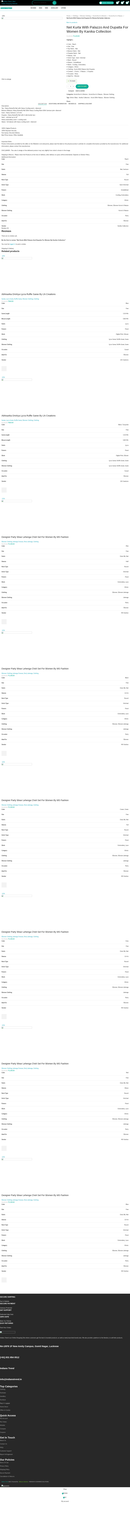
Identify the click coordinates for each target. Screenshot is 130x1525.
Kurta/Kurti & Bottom (100, 16)
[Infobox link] (63, 1299)
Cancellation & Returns (7, 1476)
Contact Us (3, 1444)
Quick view (4, 373)
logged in (12, 244)
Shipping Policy (4, 1469)
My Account (4, 1418)
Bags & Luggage (5, 1403)
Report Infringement (6, 1454)
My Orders (3, 1422)
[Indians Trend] (2, 1363)
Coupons (3, 1432)
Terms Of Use (4, 1462)
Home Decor (4, 1407)
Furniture (3, 1400)
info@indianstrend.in (11, 1379)
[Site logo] (10, 2)
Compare (3, 1429)
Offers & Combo (5, 1410)
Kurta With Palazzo (97, 97)
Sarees (4, 299)
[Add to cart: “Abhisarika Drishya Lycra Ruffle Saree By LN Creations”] (4, 368)
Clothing (75, 16)
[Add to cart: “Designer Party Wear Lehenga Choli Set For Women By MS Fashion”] (4, 621)
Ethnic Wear (74, 97)
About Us (3, 1440)
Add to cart (82, 86)
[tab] (42, 104)
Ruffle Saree (18, 299)
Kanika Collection (84, 97)
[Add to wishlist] (4, 363)
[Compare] (4, 290)
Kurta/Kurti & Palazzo (115, 16)
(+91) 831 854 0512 (9, 1357)
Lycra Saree (9, 299)
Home (68, 16)
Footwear (3, 1393)
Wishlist (2, 1425)
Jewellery (3, 1396)
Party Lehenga (28, 541)
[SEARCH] (54, 3)
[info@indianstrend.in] (2, 1374)
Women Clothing (85, 16)
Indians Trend (7, 1368)
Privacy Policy (4, 1466)
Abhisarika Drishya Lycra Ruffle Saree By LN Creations (29, 294)
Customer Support (6, 1451)
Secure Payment (5, 1473)
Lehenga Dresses (18, 541)
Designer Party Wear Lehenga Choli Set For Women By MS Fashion (35, 537)
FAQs (1, 1447)
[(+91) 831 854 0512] (2, 1352)
